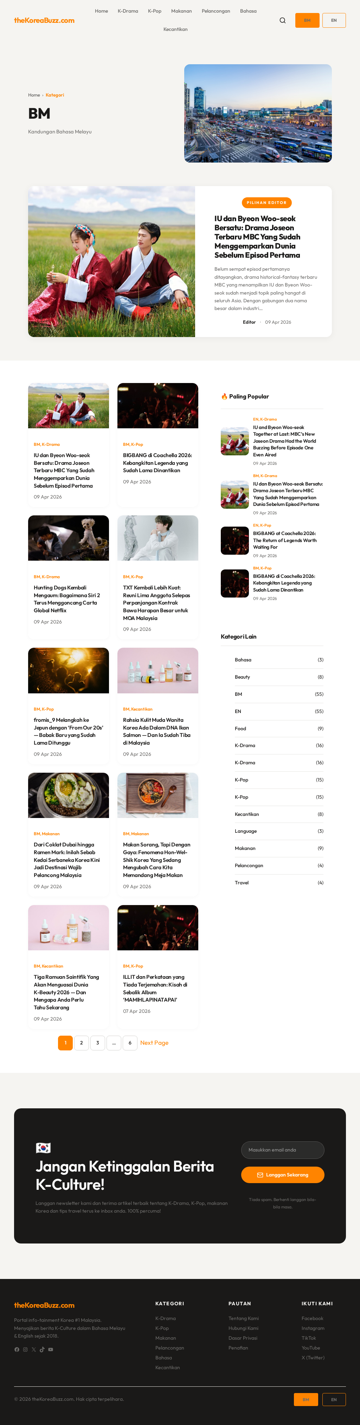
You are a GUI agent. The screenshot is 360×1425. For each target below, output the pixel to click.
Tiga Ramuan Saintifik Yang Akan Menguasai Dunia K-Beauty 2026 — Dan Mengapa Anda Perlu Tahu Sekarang (66, 992)
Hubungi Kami (243, 1328)
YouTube (311, 1348)
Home (34, 95)
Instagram (313, 1328)
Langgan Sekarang (287, 1175)
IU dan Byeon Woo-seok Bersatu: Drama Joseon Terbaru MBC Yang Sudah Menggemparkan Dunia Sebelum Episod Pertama (257, 237)
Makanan (181, 11)
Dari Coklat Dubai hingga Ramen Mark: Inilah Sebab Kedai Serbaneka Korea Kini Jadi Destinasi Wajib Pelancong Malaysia (67, 859)
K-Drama (128, 11)
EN (334, 20)
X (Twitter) (313, 1357)
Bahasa (248, 11)
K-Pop (154, 11)
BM (307, 20)
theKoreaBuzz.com (44, 20)
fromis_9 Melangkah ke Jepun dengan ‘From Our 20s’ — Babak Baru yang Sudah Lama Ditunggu (68, 731)
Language (246, 831)
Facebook (312, 1318)
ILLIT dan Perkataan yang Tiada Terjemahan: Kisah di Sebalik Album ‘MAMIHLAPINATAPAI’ (155, 988)
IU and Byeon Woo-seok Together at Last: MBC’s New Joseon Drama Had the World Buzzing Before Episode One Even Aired (284, 441)
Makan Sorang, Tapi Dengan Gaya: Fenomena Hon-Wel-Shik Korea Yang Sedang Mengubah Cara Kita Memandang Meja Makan (156, 859)
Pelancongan (216, 11)
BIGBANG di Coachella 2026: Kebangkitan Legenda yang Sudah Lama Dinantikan (157, 463)
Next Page (154, 1043)
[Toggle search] (282, 20)
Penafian (238, 1348)
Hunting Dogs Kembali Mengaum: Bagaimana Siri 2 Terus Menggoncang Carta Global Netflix (67, 599)
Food (240, 728)
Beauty (242, 677)
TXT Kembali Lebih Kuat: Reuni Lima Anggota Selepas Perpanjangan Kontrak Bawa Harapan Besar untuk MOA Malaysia (156, 602)
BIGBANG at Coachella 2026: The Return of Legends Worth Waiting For (284, 540)
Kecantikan (175, 29)
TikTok (309, 1338)
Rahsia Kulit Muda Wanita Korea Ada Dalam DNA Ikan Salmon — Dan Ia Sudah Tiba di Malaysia (157, 731)
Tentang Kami (244, 1318)
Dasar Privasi (243, 1338)
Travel (242, 882)
